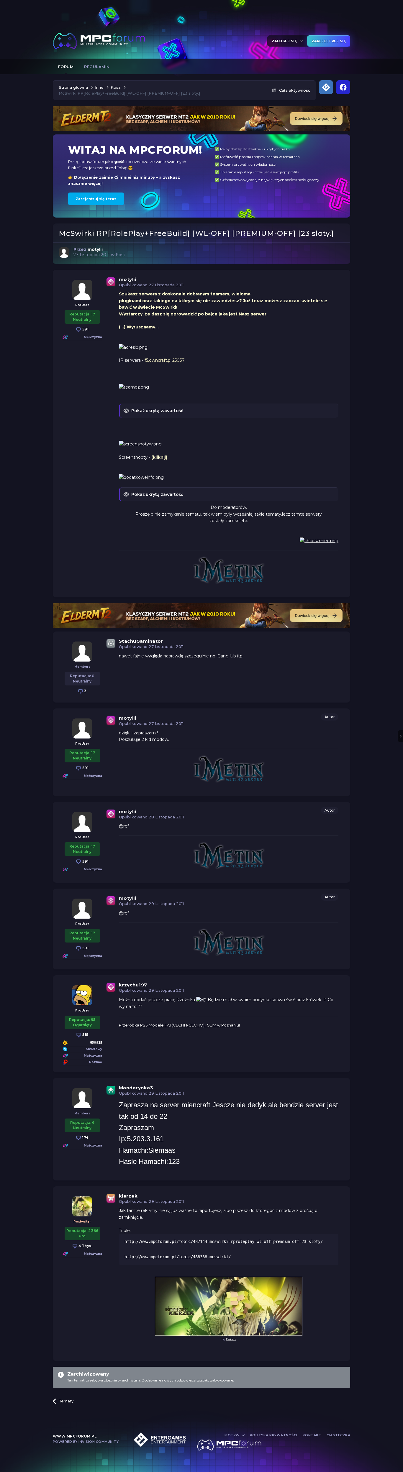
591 (85, 329)
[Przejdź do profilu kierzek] (82, 1206)
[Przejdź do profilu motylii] (64, 252)
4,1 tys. (85, 1246)
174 (85, 1137)
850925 (96, 1043)
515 (85, 1034)
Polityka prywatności (273, 1435)
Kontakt (312, 1435)
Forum (66, 66)
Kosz (121, 254)
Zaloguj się (285, 41)
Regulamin (97, 66)
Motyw (233, 1435)
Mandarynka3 (136, 1088)
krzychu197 (133, 985)
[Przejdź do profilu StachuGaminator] (82, 652)
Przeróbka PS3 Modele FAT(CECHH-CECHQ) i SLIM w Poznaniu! (179, 1025)
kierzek (128, 1196)
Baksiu (231, 1339)
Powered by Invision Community (86, 1442)
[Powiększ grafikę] (133, 347)
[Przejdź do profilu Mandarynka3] (82, 1098)
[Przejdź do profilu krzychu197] (82, 995)
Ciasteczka (338, 1435)
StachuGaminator (141, 641)
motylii (127, 279)
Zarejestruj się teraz (96, 199)
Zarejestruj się (329, 41)
